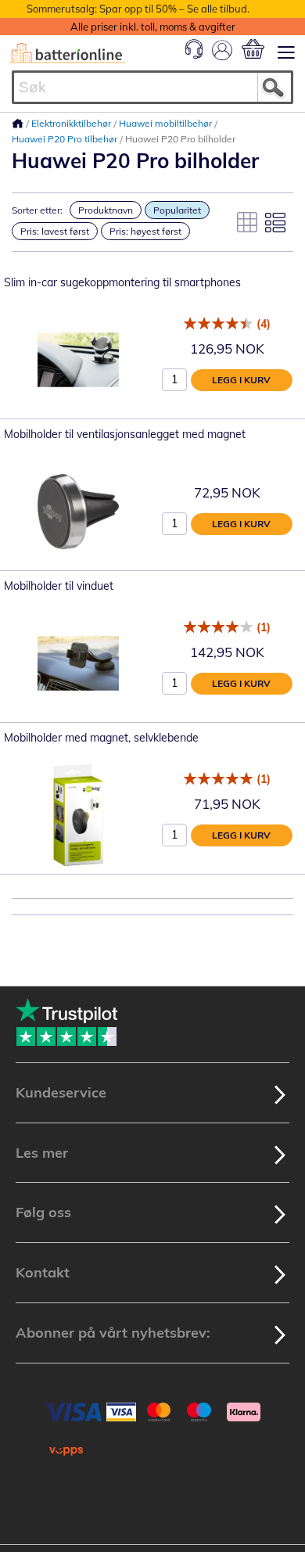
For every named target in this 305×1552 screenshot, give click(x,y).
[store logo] (67, 53)
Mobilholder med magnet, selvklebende (101, 738)
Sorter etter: (37, 210)
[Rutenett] (247, 222)
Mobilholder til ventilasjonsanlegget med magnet (125, 434)
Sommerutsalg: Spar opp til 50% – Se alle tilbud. (138, 8)
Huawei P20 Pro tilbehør (66, 139)
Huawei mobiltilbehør (166, 123)
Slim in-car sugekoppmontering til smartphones (122, 282)
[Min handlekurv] (253, 49)
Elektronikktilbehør (72, 123)
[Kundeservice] (194, 55)
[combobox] (152, 87)
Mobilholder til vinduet (58, 586)
